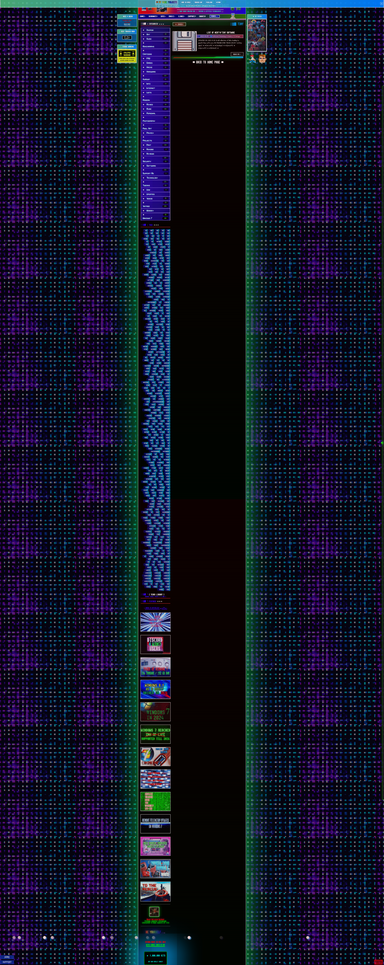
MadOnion (160, 404)
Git (168, 352)
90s (152, 241)
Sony (163, 509)
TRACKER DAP (198, 2)
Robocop (145, 481)
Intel (153, 382)
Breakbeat (151, 277)
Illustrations (165, 379)
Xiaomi (148, 586)
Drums (162, 319)
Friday (162, 346)
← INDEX (179, 24)
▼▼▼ (161, 24)
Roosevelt (166, 481)
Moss (156, 426)
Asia (162, 261)
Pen (168, 446)
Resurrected (152, 476)
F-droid (148, 335)
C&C (155, 283)
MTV (168, 426)
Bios (162, 272)
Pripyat (152, 465)
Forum (167, 343)
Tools (148, 539)
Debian (167, 307)
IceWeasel (166, 377)
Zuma (168, 589)
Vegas (147, 564)
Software (215, 36)
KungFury (167, 393)
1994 (168, 230)
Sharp (153, 501)
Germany (150, 352)
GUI (163, 360)
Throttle (148, 537)
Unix (149, 559)
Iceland (158, 377)
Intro (167, 382)
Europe (155, 332)
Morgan (167, 423)
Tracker (167, 539)
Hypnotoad (154, 374)
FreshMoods (154, 346)
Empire (167, 324)
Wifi (162, 570)
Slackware (159, 506)
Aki (155, 250)
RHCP (156, 479)
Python (153, 468)
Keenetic (160, 390)
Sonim (156, 509)
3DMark (145, 238)
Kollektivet (158, 393)
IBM (168, 374)
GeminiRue (153, 349)
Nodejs (167, 435)
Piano (161, 454)
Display (149, 313)
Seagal (167, 493)
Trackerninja (146, 542)
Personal (167, 448)
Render (160, 473)
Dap (159, 305)
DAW (161, 307)
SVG (162, 520)
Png (162, 457)
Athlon (154, 263)
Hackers (158, 363)
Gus (168, 360)
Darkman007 (166, 305)
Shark (146, 501)
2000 (146, 233)
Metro (167, 412)
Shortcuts (166, 504)
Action (160, 244)
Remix (153, 473)
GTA (158, 360)
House (154, 368)
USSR (159, 562)
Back (161, 266)
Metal (160, 412)
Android (167, 255)
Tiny (155, 537)
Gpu (146, 357)
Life (154, 399)
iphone (147, 385)
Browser (167, 277)
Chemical (150, 285)
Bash (150, 269)
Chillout (153, 288)
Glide (155, 354)
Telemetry (148, 531)
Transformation (165, 545)
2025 (147, 236)
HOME (7, 957)
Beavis (150, 272)
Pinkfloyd (146, 457)
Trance (156, 545)
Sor (168, 509)
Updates (163, 559)
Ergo (168, 327)
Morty (150, 426)
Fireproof (158, 341)
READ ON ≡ (237, 54)
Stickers (152, 517)
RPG (155, 484)
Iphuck (154, 385)
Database (154, 307)
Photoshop (148, 454)
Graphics (160, 357)
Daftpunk (146, 305)
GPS (168, 354)
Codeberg (160, 294)
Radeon (167, 468)
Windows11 (157, 573)
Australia (154, 266)
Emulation (149, 327)
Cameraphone (166, 280)
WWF (145, 584)
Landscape (152, 396)
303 (158, 236)
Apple (168, 258)
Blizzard (154, 274)
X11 (151, 584)
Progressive (166, 465)
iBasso (162, 374)
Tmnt (161, 537)
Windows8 (147, 578)
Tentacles (157, 531)
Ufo (168, 553)
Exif (161, 332)
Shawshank (160, 501)
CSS (160, 302)
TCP (168, 528)
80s (147, 241)
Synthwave (152, 526)
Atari (147, 263)
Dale (153, 305)
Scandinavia (160, 490)
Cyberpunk (166, 302)
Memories (153, 412)
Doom (168, 313)
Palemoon (154, 446)
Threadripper (166, 534)
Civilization (166, 291)
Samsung (162, 487)
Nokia (146, 437)
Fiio (146, 338)
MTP (162, 426)
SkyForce (151, 506)
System (160, 526)
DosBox (154, 316)
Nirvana (156, 435)
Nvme (151, 440)
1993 (163, 230)
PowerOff (151, 462)
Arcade (145, 261)
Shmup (158, 504)
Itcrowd (167, 385)
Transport (152, 548)
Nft (149, 435)
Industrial (145, 382)
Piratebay (155, 457)
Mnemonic (145, 423)
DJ (162, 313)
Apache (154, 258)
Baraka (167, 266)
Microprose (157, 415)
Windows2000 (147, 575)
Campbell (148, 283)
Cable (157, 280)
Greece (146, 360)
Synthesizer (166, 523)
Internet (160, 382)
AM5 (160, 252)
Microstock (152, 418)
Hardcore (156, 366)
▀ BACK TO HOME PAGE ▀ (208, 62)
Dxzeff (162, 321)
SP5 (151, 512)
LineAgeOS (160, 399)
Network (167, 429)
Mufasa (145, 429)
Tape (157, 528)
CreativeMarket (152, 302)
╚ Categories (150, 24)
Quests (160, 468)
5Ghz (152, 238)
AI (168, 247)
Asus (168, 261)
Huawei (147, 371)
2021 (151, 233)
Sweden (149, 523)
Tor (161, 539)
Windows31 (157, 575)
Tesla (157, 534)
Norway (153, 437)
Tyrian (156, 553)
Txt (168, 551)
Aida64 (148, 250)
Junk (153, 390)
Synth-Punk (157, 523)
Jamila (145, 388)
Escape (150, 330)
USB (153, 562)
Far (162, 335)
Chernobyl (158, 285)
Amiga (160, 255)
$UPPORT (7, 962)
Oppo (168, 440)
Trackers (167, 542)
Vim (153, 564)
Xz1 (161, 586)
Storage (160, 517)
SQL (163, 515)
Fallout (156, 335)
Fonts (154, 343)
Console (156, 299)
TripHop (167, 548)
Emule (156, 327)
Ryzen (147, 487)
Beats (168, 269)
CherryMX (166, 285)
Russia (167, 484)
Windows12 (166, 573)
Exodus (167, 332)
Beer (156, 272)
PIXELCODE (209, 2)
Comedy (150, 296)
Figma (167, 335)
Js (168, 388)
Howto (161, 368)
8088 (168, 238)
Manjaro (152, 407)
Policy (148, 459)
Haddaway (166, 363)
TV (163, 551)
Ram (149, 470)
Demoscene (152, 310)
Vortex (149, 567)
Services (151, 498)
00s (146, 230)
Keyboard (149, 393)
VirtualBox (160, 564)
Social (167, 506)
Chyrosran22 (148, 291)
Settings (159, 498)
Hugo (154, 371)
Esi (163, 330)
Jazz (158, 388)
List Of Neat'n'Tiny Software (221, 33)
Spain (149, 515)
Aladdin (167, 250)
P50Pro (146, 446)
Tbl (163, 528)
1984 (157, 230)
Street (167, 517)
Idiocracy (150, 379)
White (155, 570)
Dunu (156, 321)
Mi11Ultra (149, 415)
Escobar (157, 330)
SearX (154, 495)
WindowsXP (159, 581)
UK (145, 556)
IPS (160, 385)
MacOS (153, 404)
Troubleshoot (148, 551)
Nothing (160, 437)
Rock (160, 481)
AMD (154, 255)
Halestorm (147, 366)
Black (168, 272)
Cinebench (157, 291)
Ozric (163, 443)
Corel (162, 299)
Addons (155, 247)
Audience (167, 263)
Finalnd (152, 338)
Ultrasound (159, 556)
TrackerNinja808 (157, 542)
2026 (153, 236)
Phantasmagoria (155, 451)
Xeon (168, 584)
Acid (147, 244)
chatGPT (167, 283)
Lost (168, 401)
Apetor (161, 258)
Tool (168, 537)
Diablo (167, 310)
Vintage (237, 36)
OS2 (152, 443)
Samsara (154, 487)
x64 (156, 584)
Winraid (167, 581)
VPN (155, 567)
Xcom (162, 584)
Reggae (147, 473)
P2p (168, 443)
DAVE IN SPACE (186, 2)
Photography (166, 451)
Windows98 (166, 578)
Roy (149, 484)
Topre (155, 539)
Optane (145, 443)
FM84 (148, 343)
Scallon (145, 490)
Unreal (155, 559)
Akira (160, 250)
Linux (147, 401)
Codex (167, 294)
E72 (168, 321)
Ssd (168, 515)
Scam (152, 490)
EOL (163, 327)
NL (161, 435)
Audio (146, 266)
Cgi (161, 283)
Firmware (166, 341)
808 (163, 238)
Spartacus (156, 515)
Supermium (147, 520)
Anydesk (147, 258)
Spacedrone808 (165, 512)
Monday (160, 423)
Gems (161, 349)
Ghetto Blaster (160, 352)
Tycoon (148, 553)
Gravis (167, 357)
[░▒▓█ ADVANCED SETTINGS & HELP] (233, 17)
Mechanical (166, 410)
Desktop (160, 310)
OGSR (162, 440)
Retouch (161, 476)
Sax (168, 487)
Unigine (167, 556)
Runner (161, 484)
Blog (160, 274)
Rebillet (167, 470)
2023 (163, 233)
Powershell (160, 462)
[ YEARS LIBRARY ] (156, 594)
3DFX (168, 236)
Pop (154, 459)
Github (149, 354)
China (160, 288)
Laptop (160, 396)
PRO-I (159, 465)
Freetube (145, 346)
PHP (155, 454)
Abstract (159, 241)
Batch (156, 269)
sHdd (168, 501)
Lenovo (167, 396)
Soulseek (145, 512)
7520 (158, 238)
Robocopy (153, 481)
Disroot (156, 313)
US (168, 559)
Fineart (160, 338)
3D (163, 236)
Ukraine (151, 556)
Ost (157, 443)
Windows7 (166, 575)
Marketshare (156, 410)
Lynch (146, 404)
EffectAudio (159, 324)
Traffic (148, 545)
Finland (167, 338)
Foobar (161, 343)
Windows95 (157, 578)
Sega (168, 495)
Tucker (157, 551)
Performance (158, 448)
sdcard (160, 493)
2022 (157, 233)
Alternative (153, 252)
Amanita (167, 252)
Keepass (167, 390)
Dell (145, 310)
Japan (152, 388)
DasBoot (146, 307)
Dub (150, 321)
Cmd (154, 294)
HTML (168, 368)
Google (162, 354)
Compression (166, 296)
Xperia (155, 586)
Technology (223, 36)
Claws (147, 294)
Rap (161, 470)
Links (168, 399)
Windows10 (148, 573)
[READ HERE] (127, 24)
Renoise (167, 473)
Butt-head (150, 280)
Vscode (161, 567)
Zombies (161, 589)
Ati (160, 263)
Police (167, 457)
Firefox (150, 341)
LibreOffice (146, 399)
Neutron (146, 432)
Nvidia (167, 437)
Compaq (158, 296)
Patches (162, 446)
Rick (162, 479)
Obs (157, 440)
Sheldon (152, 504)
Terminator (166, 531)
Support (156, 520)
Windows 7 (230, 36)
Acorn (153, 244)
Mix (168, 421)
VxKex (167, 567)
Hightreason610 (165, 366)
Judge (147, 390)
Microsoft (166, 415)
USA (148, 562)
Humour (167, 371)
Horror (147, 368)
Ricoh (168, 479)
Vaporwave (166, 562)
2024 (168, 233)
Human (160, 371)
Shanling (167, 498)
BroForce (159, 277)
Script (146, 493)
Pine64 (167, 454)
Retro (167, 476)
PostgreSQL (166, 459)
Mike (148, 421)
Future (145, 349)
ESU (168, 330)
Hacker (151, 363)
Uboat (162, 553)
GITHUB (218, 2)
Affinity (162, 247)
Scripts (153, 493)
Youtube (167, 586)
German (167, 349)
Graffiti (152, 357)
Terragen (150, 534)
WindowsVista (148, 581)
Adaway (167, 244)
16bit (151, 230)
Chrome (167, 288)
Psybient (146, 468)
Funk (168, 346)
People (150, 448)
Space (157, 512)
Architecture (154, 261)
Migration (166, 418)
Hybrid (146, 374)
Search (147, 495)
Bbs (162, 269)
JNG (164, 388)
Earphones (150, 324)
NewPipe (154, 432)
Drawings (147, 319)
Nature (152, 429)
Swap (168, 520)
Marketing (147, 410)
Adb (149, 247)
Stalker (145, 517)
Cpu (168, 299)
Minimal (154, 421)
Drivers (155, 319)
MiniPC (162, 421)
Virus (168, 564)
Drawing (167, 316)
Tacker (167, 526)
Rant (155, 470)
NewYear (162, 432)
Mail (168, 404)
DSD (168, 319)
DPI (160, 316)
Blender (146, 274)
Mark (159, 407)
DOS (148, 316)
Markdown (166, 407)
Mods (153, 423)
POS (159, 459)
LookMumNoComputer (158, 401)
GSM (152, 360)
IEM (158, 379)
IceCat (151, 377)
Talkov (151, 528)
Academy (167, 241)
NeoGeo (159, 429)
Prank (168, 462)
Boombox (167, 274)
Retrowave (149, 479)
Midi (159, 418)
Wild (168, 570)
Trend (160, 548)
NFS (168, 432)
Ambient (147, 255)
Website (148, 570)
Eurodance (147, 332)
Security (161, 495)
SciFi (168, 490)
